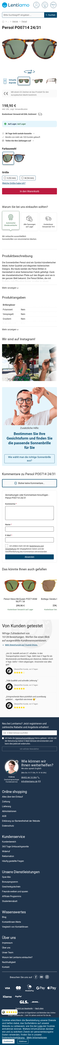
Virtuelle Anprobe (12, 81)
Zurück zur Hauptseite (24, 1008)
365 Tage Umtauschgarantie (15, 846)
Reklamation (8, 856)
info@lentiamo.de (29, 781)
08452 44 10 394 (29, 777)
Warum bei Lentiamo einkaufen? (17, 957)
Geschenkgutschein (11, 886)
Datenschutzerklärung (13, 1037)
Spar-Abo (6, 876)
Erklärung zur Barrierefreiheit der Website (21, 820)
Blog (4, 917)
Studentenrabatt (9, 901)
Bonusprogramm (10, 881)
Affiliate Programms (11, 896)
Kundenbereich (9, 841)
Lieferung (6, 806)
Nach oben (39, 1008)
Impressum (7, 942)
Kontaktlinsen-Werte (11, 921)
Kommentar (11, 504)
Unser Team (7, 952)
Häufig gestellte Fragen (13, 861)
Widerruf (6, 851)
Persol (24, 21)
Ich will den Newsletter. (29, 749)
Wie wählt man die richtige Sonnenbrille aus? (29, 458)
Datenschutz (8, 825)
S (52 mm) (11, 178)
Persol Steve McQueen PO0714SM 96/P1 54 (20, 600)
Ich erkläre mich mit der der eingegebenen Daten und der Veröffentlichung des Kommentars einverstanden (26, 549)
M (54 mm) (29, 178)
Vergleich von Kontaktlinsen (15, 926)
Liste (39, 1026)
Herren (15, 21)
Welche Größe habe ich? (14, 183)
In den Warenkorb (29, 191)
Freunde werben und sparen (15, 891)
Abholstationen (9, 811)
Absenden (29, 556)
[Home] (3, 21)
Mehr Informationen (37, 1037)
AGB (4, 816)
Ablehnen (23, 1041)
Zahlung (6, 801)
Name (8, 524)
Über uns (6, 947)
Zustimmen (8, 1041)
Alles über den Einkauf (12, 796)
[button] (24, 81)
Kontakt (5, 966)
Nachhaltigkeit (9, 962)
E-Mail (8, 535)
